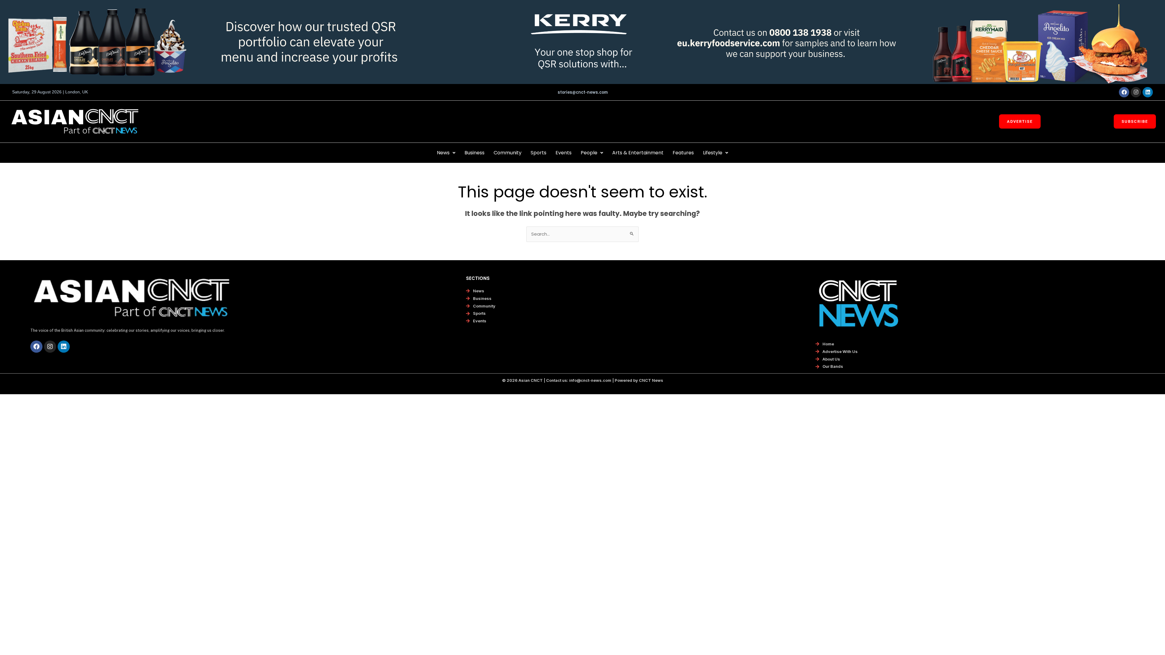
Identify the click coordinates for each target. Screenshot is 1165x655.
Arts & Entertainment (638, 152)
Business (474, 152)
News (443, 152)
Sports (538, 152)
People (589, 152)
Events (563, 152)
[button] (446, 153)
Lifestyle (712, 152)
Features (683, 152)
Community (508, 152)
